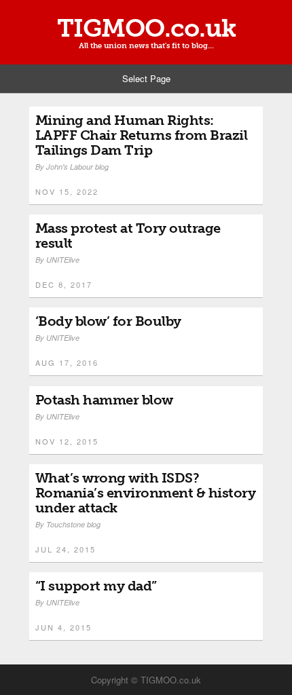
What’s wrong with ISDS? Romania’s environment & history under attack (145, 493)
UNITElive (62, 260)
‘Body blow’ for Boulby (108, 321)
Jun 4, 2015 (63, 627)
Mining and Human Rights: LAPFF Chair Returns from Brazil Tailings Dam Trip (141, 135)
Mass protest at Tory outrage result (128, 235)
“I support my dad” (96, 586)
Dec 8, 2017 (63, 284)
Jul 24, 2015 (65, 549)
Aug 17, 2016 (66, 362)
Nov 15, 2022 (66, 191)
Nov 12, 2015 (66, 441)
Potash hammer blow (104, 400)
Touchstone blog (73, 524)
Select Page (146, 78)
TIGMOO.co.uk (146, 28)
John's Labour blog (77, 167)
